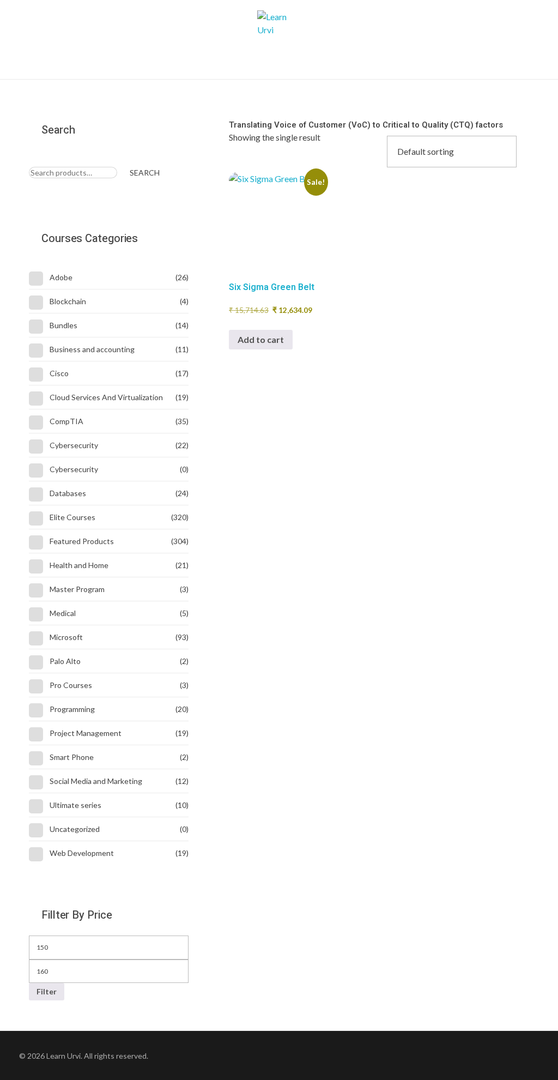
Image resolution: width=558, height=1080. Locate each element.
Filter (47, 991)
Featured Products (82, 541)
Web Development (82, 853)
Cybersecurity (74, 445)
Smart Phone (72, 757)
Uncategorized (75, 829)
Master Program (77, 589)
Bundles (63, 325)
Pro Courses (71, 685)
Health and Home (79, 565)
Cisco (59, 373)
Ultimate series (75, 805)
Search (145, 172)
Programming (72, 709)
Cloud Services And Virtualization (106, 397)
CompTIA (66, 421)
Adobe (61, 277)
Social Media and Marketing (96, 781)
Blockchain (68, 301)
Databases (68, 493)
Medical (63, 613)
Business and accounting (92, 349)
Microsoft (66, 637)
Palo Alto (65, 661)
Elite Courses (72, 517)
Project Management (86, 733)
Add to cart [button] (261, 339)
